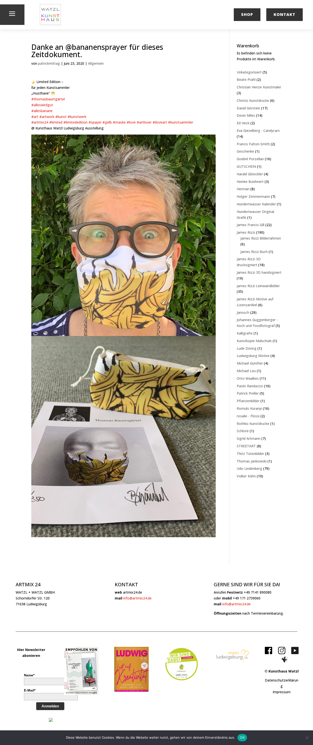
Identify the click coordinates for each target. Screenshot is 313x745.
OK (242, 737)
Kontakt (284, 14)
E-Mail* (29, 690)
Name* (29, 675)
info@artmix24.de (137, 598)
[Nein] (306, 737)
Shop (247, 14)
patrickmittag (49, 63)
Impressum (282, 692)
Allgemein (96, 63)
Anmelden (50, 706)
